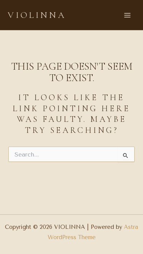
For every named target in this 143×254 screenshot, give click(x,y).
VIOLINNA (37, 15)
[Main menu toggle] (127, 15)
